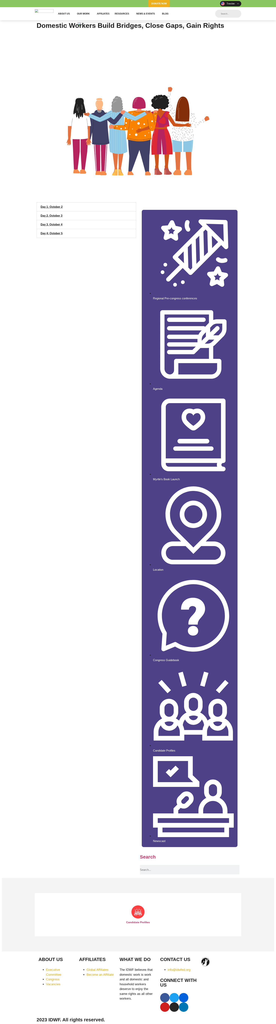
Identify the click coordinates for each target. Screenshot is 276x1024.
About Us (64, 13)
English (230, 3)
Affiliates (103, 13)
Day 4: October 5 (52, 233)
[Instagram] (206, 3)
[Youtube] (199, 3)
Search (148, 856)
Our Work (83, 13)
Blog (165, 13)
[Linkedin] (213, 3)
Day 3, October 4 (51, 224)
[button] (86, 207)
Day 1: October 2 (52, 206)
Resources (122, 13)
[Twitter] (185, 3)
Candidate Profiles (138, 922)
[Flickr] (192, 3)
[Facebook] (178, 3)
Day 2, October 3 (51, 215)
